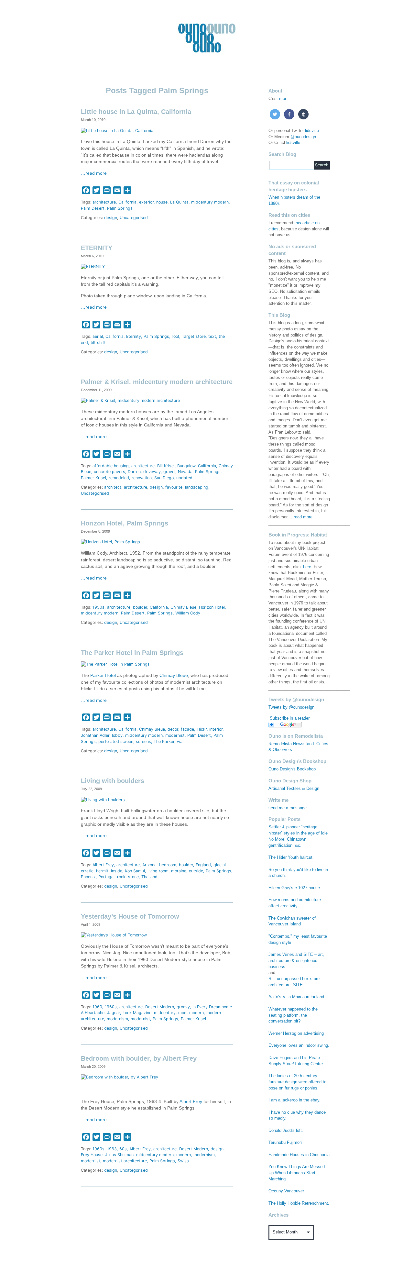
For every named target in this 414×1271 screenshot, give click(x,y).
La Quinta (179, 202)
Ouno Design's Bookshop (292, 769)
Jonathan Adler (95, 735)
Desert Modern (159, 1006)
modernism (117, 1018)
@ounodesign (303, 137)
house (162, 202)
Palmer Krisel (93, 477)
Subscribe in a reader (290, 718)
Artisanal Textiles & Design (293, 788)
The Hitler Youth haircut (290, 857)
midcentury (165, 1012)
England (203, 864)
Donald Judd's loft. (285, 1130)
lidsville (312, 130)
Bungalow (186, 465)
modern (196, 1012)
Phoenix (88, 876)
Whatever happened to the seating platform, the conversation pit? (293, 1015)
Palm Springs (120, 208)
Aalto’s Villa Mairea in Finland (296, 997)
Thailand (149, 876)
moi (282, 98)
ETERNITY (96, 247)
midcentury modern (210, 202)
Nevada (185, 471)
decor (173, 729)
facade (187, 729)
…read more (94, 173)
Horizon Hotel (212, 607)
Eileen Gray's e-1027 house (294, 888)
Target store (194, 336)
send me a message (287, 808)
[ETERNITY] (93, 266)
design (110, 217)
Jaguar (113, 1012)
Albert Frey (103, 864)
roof (175, 336)
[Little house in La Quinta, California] (117, 130)
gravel (169, 471)
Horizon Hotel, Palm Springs (124, 523)
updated (184, 477)
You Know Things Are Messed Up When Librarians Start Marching (296, 1173)
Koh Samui (135, 870)
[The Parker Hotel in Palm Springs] (115, 664)
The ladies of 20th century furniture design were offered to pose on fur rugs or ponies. (297, 1082)
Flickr (202, 729)
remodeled (119, 477)
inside (116, 870)
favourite (173, 487)
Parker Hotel (103, 675)
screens (143, 741)
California (127, 202)
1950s (98, 607)
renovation (142, 477)
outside (196, 870)
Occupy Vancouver (286, 1191)
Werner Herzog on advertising (296, 1033)
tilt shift (98, 342)
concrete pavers (109, 471)
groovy (183, 1006)
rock (121, 876)
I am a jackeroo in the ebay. (294, 1100)
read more (303, 517)
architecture (104, 202)
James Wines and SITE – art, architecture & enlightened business (296, 960)
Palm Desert (92, 208)
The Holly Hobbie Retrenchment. (298, 1203)
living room (158, 870)
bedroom (167, 864)
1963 (112, 1148)
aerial (98, 336)
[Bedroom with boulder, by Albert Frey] (119, 1077)
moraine (178, 870)
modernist (175, 735)
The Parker (164, 741)
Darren (134, 471)
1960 (97, 1006)
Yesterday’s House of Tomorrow (130, 916)
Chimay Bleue (183, 607)
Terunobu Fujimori (285, 1142)
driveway (152, 471)
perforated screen (115, 741)
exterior (146, 202)
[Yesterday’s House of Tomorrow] (114, 935)
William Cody (187, 613)
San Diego (164, 477)
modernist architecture (125, 1160)
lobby (117, 735)
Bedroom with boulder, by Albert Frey (139, 1058)
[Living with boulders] (103, 799)
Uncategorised (134, 217)
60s (123, 1148)
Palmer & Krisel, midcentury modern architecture (157, 381)
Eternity (133, 336)
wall (180, 741)
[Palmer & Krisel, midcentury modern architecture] (130, 400)
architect (112, 487)
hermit (102, 870)
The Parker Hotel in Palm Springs (132, 652)
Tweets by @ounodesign (291, 707)
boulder (140, 607)
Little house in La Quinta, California (136, 111)
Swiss (183, 1160)
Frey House (92, 1154)
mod (182, 1012)
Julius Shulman (119, 1154)
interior (216, 729)
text (212, 336)
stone (133, 876)
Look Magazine (137, 1012)
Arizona (149, 864)
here (307, 567)
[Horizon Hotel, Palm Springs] (110, 541)
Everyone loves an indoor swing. (298, 1045)
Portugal (106, 876)
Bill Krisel (166, 465)
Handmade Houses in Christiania (299, 1155)
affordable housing (111, 465)
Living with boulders (112, 780)
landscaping (196, 487)
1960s (111, 1006)
